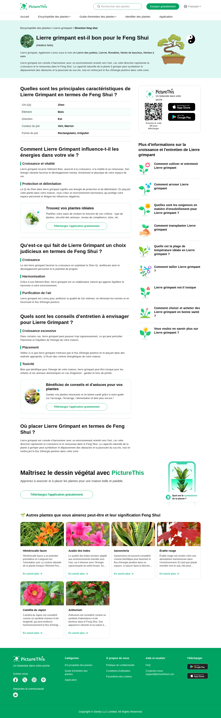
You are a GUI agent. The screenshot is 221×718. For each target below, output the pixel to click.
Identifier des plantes (137, 16)
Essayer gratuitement (163, 6)
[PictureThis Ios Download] (181, 107)
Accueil (24, 16)
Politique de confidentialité (120, 665)
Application (166, 16)
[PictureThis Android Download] (181, 117)
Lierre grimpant (62, 28)
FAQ (148, 665)
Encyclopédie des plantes (35, 28)
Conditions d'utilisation (118, 671)
